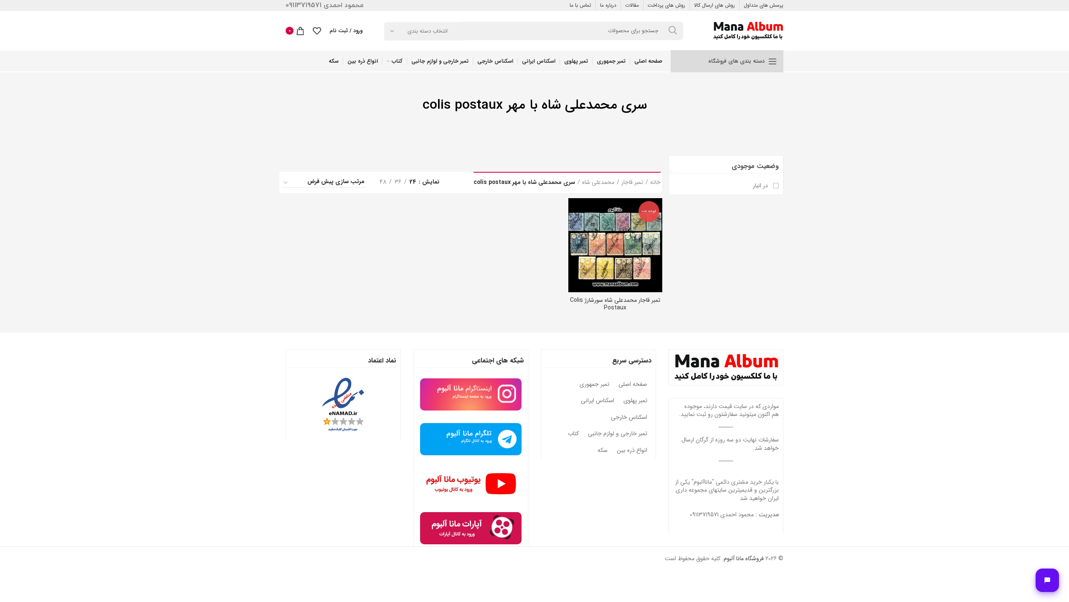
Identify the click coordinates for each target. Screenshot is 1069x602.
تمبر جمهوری (594, 384)
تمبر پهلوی (635, 401)
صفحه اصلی (632, 384)
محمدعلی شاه (598, 183)
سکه (603, 450)
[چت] (1047, 580)
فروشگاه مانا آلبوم (744, 558)
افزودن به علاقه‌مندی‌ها (574, 230)
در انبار (761, 186)
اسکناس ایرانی (597, 401)
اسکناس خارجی (629, 417)
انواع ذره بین (632, 450)
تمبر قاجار (632, 183)
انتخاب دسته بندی (428, 31)
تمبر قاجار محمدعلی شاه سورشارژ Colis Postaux (615, 303)
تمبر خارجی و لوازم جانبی (617, 434)
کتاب (573, 434)
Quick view (574, 211)
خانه (655, 183)
